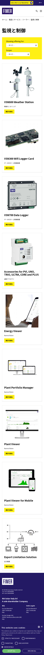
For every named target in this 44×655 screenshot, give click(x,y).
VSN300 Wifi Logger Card (19, 158)
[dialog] (22, 639)
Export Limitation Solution (20, 557)
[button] (22, 647)
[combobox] (39, 627)
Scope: (9, 50)
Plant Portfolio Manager (18, 387)
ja (39, 2)
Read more (9, 635)
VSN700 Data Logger (16, 215)
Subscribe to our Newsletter (20, 3)
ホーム (4, 19)
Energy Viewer (13, 331)
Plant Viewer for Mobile (18, 500)
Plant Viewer (12, 444)
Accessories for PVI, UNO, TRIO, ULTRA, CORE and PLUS (21, 273)
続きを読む (9, 112)
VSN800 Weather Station (19, 102)
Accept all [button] (11, 651)
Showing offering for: (15, 41)
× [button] (41, 627)
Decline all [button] (32, 651)
